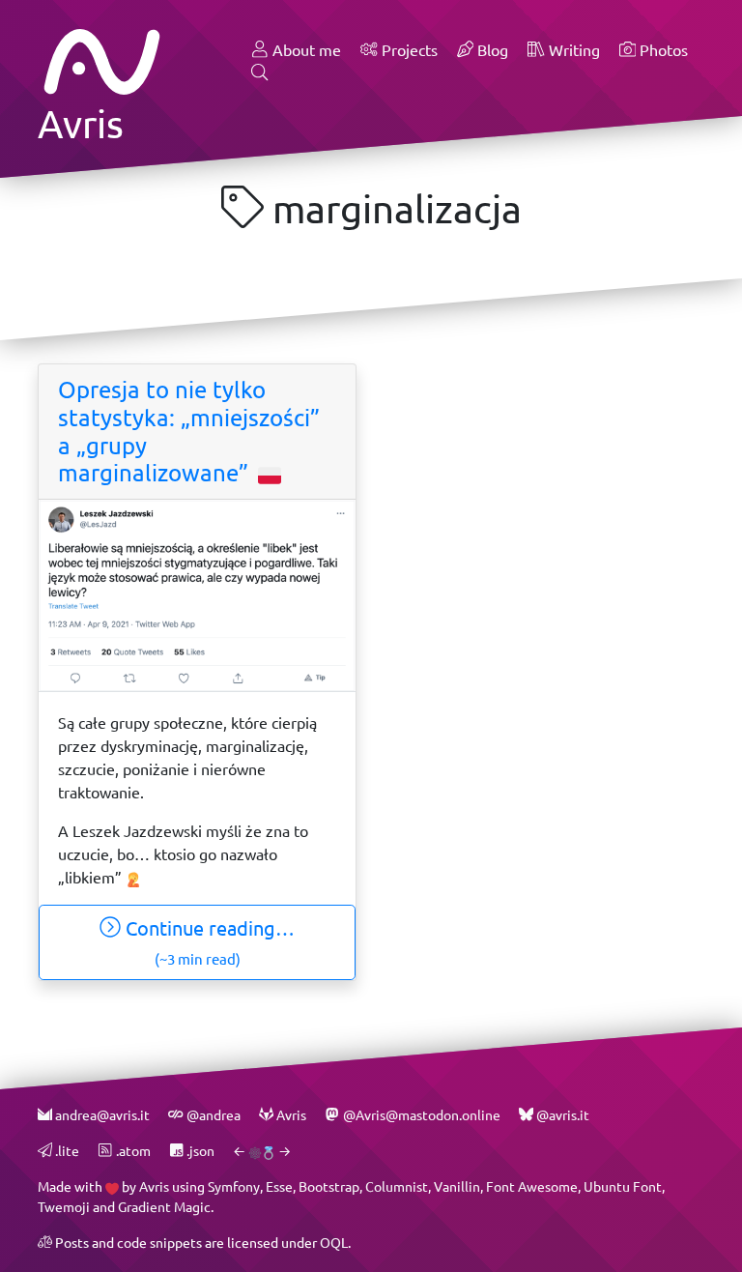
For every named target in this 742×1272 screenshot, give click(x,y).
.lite (65, 1150)
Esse (279, 1186)
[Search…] (260, 73)
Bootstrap (329, 1186)
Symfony (234, 1186)
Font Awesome (532, 1186)
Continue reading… (208, 942)
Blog (490, 50)
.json (199, 1150)
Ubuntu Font (623, 1186)
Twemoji (64, 1207)
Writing (572, 50)
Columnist (396, 1186)
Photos (662, 50)
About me (305, 50)
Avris (154, 1186)
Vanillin (457, 1186)
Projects (408, 50)
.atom (131, 1150)
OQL (334, 1242)
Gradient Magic (164, 1207)
